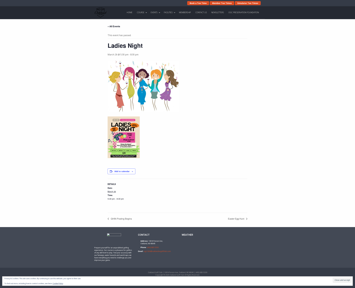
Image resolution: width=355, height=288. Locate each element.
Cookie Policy (58, 283)
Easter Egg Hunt (236, 218)
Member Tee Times (222, 3)
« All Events (114, 26)
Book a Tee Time (198, 3)
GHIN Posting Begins (121, 218)
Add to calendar (122, 171)
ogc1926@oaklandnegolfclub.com (157, 251)
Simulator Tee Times (247, 3)
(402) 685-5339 (153, 247)
